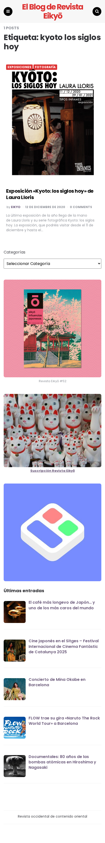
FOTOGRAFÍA (45, 67)
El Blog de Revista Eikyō (52, 11)
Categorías (14, 252)
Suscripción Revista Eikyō (52, 470)
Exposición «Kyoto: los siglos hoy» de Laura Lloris (50, 194)
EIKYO (16, 207)
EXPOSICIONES (19, 67)
